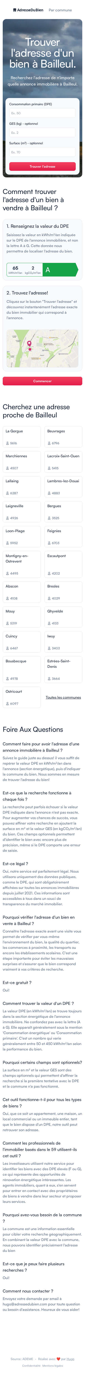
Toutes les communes (63, 697)
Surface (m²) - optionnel (26, 143)
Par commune (60, 10)
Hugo (70, 1359)
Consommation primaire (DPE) (30, 104)
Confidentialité (31, 1365)
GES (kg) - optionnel (23, 123)
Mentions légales (52, 1365)
